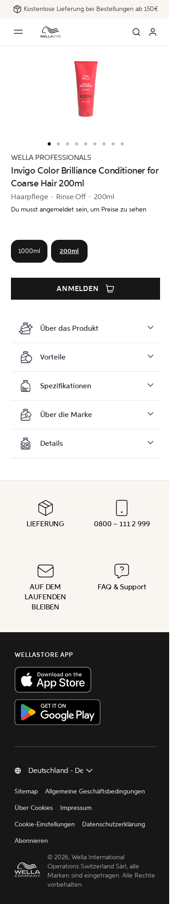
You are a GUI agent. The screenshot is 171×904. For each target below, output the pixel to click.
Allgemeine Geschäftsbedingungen (95, 791)
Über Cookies (34, 808)
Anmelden (78, 288)
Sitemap (26, 791)
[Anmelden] (152, 32)
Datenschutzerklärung (113, 824)
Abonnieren (31, 841)
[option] (47, 142)
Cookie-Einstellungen (45, 824)
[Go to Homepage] (50, 31)
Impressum (76, 808)
